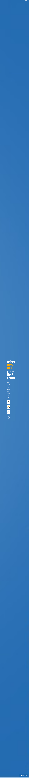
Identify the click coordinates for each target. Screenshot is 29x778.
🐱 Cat (8, 407)
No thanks (8, 417)
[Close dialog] (26, 2)
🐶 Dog (8, 401)
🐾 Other (8, 412)
